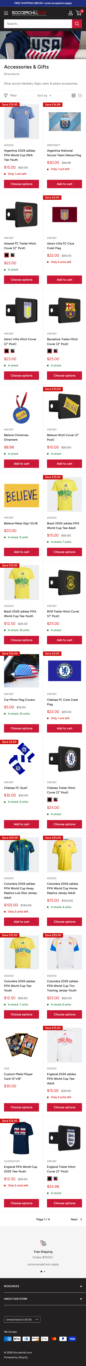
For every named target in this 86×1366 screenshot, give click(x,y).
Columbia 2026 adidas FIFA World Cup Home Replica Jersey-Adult (62, 888)
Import (9, 238)
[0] (78, 13)
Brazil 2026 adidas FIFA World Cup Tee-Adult (63, 526)
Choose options (21, 184)
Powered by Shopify (16, 1357)
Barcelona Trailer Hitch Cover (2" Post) (62, 341)
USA (6, 1068)
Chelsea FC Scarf (15, 788)
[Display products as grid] (73, 95)
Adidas (9, 145)
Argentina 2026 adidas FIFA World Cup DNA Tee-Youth (19, 155)
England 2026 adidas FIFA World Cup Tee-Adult (61, 1078)
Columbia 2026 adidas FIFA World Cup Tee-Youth (19, 985)
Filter (13, 95)
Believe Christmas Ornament (16, 437)
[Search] (77, 23)
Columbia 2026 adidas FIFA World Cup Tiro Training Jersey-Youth (62, 985)
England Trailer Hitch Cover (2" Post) (61, 1169)
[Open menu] (6, 13)
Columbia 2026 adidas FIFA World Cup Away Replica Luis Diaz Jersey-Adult (21, 891)
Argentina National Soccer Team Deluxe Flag (64, 153)
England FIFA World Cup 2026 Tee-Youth (20, 1169)
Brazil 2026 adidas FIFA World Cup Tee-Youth (20, 614)
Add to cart (64, 184)
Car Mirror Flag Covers (19, 700)
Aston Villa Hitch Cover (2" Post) (20, 341)
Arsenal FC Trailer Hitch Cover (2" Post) (20, 246)
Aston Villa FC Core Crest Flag (60, 246)
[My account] (71, 13)
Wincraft (53, 145)
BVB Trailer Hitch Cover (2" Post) (63, 614)
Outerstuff (12, 1161)
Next (74, 1219)
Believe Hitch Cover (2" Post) (63, 437)
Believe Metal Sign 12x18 (21, 523)
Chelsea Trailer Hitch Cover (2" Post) (61, 790)
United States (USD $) (18, 1319)
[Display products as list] (80, 95)
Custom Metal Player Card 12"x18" (18, 1076)
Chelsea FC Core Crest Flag (62, 702)
